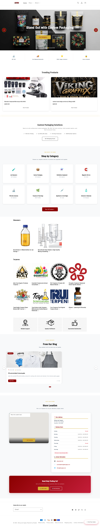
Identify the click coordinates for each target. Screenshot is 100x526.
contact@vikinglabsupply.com (63, 464)
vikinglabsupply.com (61, 468)
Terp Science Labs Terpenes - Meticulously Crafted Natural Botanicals (39, 309)
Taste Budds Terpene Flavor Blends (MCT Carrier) (20, 308)
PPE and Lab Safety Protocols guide (16, 373)
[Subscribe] (41, 509)
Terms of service (59, 522)
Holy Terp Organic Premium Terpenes (20, 283)
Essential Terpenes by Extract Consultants (40, 283)
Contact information (78, 522)
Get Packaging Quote (50, 138)
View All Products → (50, 209)
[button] (31, 3)
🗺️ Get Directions (56, 488)
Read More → (12, 380)
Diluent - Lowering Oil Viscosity (77, 307)
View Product (26, 107)
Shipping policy (68, 522)
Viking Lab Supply (22, 523)
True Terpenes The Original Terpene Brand (57, 308)
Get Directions (29, 440)
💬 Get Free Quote (91, 522)
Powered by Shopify (32, 523)
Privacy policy (50, 522)
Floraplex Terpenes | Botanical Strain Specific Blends (77, 283)
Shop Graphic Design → (35, 37)
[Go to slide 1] (50, 386)
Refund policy (41, 522)
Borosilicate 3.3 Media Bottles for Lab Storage (23, 250)
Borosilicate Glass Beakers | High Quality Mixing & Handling (49, 250)
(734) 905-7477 (60, 461)
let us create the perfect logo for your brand (59, 37)
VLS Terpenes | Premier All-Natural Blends (57, 283)
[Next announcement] (64, 7)
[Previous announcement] (35, 7)
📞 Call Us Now (43, 488)
